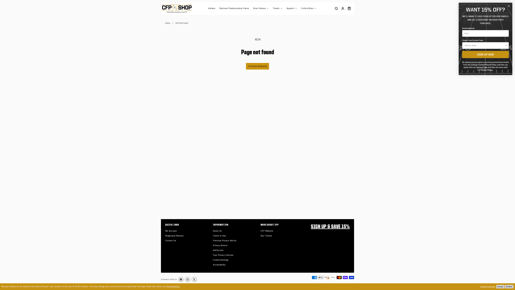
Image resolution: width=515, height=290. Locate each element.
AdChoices (218, 250)
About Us (217, 231)
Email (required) (468, 28)
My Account (171, 231)
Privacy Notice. (173, 286)
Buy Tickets (266, 236)
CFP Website (267, 231)
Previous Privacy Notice (224, 241)
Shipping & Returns (174, 236)
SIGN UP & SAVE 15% (330, 227)
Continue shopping (257, 66)
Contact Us (170, 241)
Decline (509, 287)
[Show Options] (506, 45)
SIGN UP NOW (485, 54)
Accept (500, 287)
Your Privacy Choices (223, 255)
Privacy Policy (487, 69)
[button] (336, 8)
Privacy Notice (220, 245)
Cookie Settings (220, 260)
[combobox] (484, 45)
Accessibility (219, 265)
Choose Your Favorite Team (472, 40)
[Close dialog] (509, 6)
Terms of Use (219, 236)
